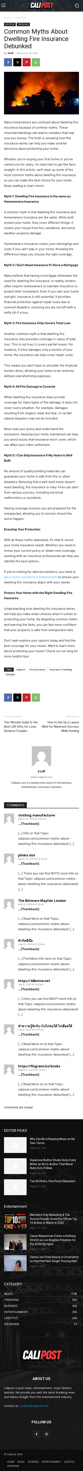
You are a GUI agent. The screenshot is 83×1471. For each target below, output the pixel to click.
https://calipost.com (41, 777)
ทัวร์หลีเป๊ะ (25, 940)
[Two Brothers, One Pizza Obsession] (15, 1187)
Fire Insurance (37, 669)
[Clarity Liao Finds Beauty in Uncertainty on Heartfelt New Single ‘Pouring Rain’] (15, 1263)
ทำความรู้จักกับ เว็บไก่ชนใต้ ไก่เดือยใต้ (45, 1026)
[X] (17, 62)
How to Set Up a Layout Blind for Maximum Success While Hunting (60, 726)
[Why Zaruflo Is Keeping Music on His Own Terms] (15, 1145)
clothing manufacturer (36, 815)
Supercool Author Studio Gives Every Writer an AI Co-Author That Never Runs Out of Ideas (53, 1164)
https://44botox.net (34, 980)
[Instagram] (46, 1434)
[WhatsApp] (36, 62)
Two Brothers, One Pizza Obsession (52, 1181)
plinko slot (26, 855)
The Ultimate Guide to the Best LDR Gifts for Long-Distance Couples (21, 726)
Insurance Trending (61, 669)
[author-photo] (41, 765)
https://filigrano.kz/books (39, 1066)
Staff (10, 53)
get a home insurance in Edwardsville (30, 577)
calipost (20, 669)
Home (7, 18)
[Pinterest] (27, 62)
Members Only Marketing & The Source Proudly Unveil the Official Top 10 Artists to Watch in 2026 (53, 1218)
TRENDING (23, 24)
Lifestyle (10, 674)
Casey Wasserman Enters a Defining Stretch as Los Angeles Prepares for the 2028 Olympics (53, 1239)
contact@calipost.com (34, 1406)
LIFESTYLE (20, 18)
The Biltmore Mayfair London (42, 900)
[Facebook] (8, 62)
